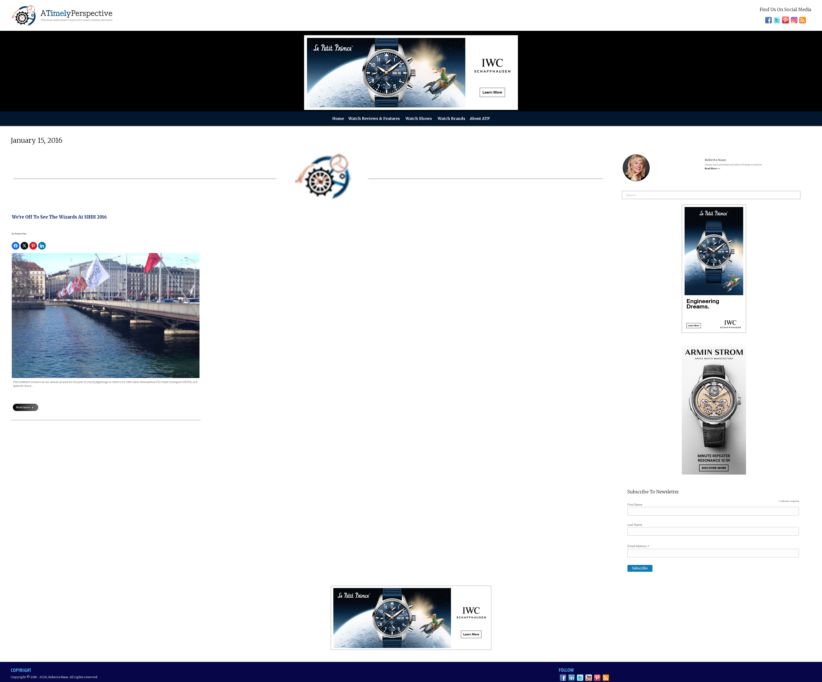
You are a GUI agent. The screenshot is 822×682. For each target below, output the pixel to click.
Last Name (634, 524)
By (19, 233)
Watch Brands (451, 118)
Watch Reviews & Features (374, 118)
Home (338, 118)
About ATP (480, 118)
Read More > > (712, 168)
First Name (634, 504)
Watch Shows (418, 118)
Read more (23, 407)
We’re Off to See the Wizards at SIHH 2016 (59, 217)
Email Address (638, 546)
